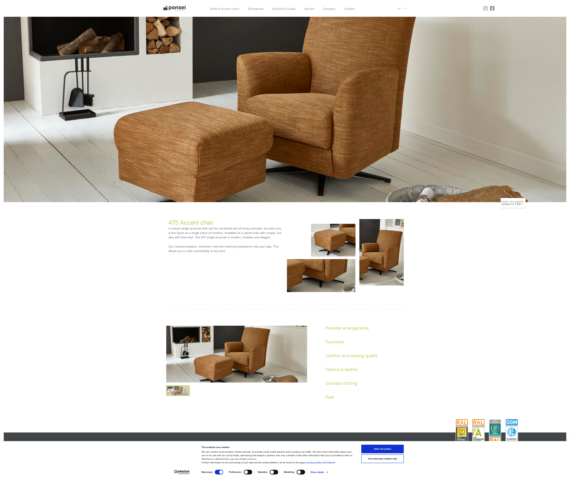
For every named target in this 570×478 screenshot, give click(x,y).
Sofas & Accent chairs (224, 9)
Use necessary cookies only (382, 458)
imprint (331, 462)
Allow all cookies (382, 449)
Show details (317, 472)
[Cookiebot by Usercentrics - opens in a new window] (182, 472)
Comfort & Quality (284, 9)
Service (309, 9)
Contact (349, 9)
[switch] (248, 472)
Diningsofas (255, 9)
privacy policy (314, 462)
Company (329, 9)
